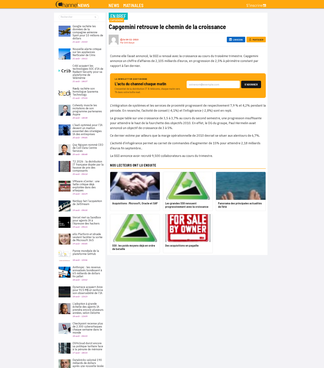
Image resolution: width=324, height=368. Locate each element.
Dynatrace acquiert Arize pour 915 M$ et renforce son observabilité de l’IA (88, 290)
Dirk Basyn (129, 42)
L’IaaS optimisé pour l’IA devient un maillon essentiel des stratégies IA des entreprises (87, 129)
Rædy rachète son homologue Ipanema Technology (85, 91)
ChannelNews (72, 4)
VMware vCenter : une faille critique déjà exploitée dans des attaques (86, 186)
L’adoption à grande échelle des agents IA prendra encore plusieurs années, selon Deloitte (88, 308)
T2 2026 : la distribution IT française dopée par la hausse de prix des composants (88, 166)
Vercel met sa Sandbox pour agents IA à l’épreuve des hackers (87, 220)
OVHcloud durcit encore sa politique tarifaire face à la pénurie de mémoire (88, 346)
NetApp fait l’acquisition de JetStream (87, 202)
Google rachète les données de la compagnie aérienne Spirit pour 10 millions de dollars (88, 32)
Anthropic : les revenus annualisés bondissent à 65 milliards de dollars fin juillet (87, 271)
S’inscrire (254, 5)
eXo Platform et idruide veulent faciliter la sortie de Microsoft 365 (87, 237)
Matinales (133, 5)
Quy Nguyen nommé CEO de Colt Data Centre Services (88, 148)
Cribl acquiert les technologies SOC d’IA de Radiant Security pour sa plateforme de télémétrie (88, 72)
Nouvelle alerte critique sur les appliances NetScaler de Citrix (87, 52)
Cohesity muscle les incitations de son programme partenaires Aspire (87, 110)
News (114, 5)
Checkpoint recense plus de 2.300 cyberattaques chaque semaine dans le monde (88, 328)
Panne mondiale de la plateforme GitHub (86, 252)
